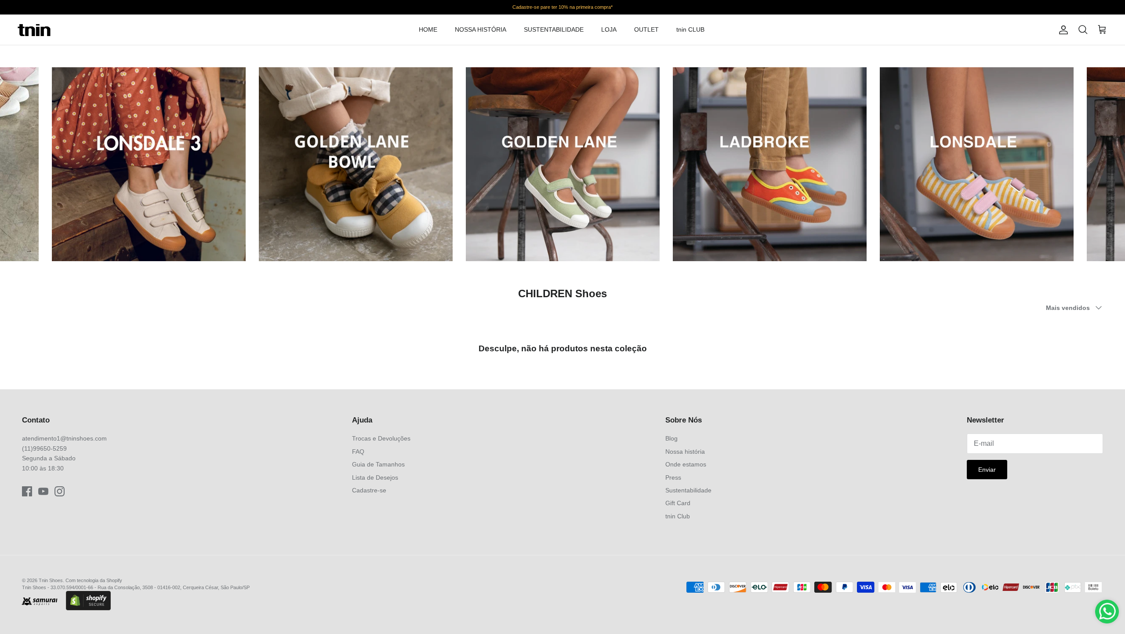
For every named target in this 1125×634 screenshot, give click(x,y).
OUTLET (646, 29)
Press (673, 477)
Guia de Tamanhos (378, 464)
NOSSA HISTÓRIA (480, 29)
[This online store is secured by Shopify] (88, 601)
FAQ (358, 451)
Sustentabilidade (688, 490)
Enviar (987, 469)
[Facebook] (27, 491)
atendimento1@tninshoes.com (64, 438)
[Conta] (1062, 30)
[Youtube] (43, 491)
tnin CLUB (690, 29)
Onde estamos (685, 464)
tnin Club (677, 516)
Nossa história (685, 451)
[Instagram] (59, 491)
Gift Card (677, 502)
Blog (671, 438)
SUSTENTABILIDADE (554, 29)
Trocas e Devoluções (381, 438)
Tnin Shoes (51, 580)
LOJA (609, 29)
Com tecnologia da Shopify (93, 580)
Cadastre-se (369, 490)
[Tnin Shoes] (34, 29)
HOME (428, 29)
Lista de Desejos (375, 477)
